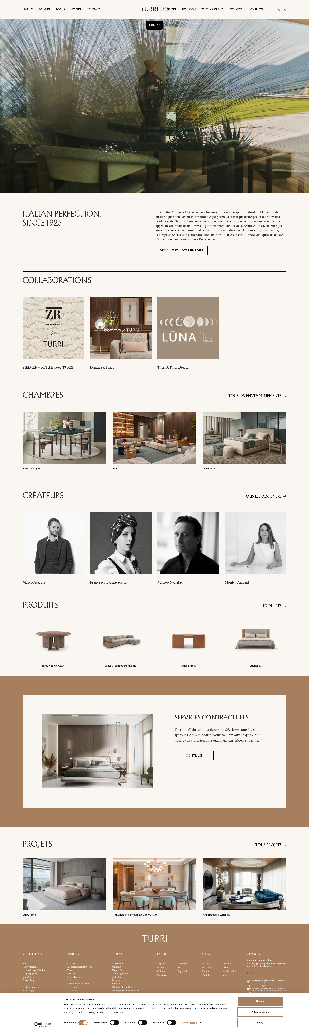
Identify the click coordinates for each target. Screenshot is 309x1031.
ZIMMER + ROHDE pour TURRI (48, 367)
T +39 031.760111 (31, 973)
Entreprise (169, 10)
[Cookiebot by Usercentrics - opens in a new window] (43, 1024)
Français (161, 975)
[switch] (114, 1022)
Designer (44, 10)
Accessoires (73, 987)
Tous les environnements (255, 396)
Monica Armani (237, 582)
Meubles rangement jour (79, 966)
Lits (69, 980)
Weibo (226, 967)
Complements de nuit (78, 983)
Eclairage (71, 990)
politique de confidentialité (264, 980)
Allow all (260, 1001)
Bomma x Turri (102, 367)
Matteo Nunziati (170, 582)
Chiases (71, 973)
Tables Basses (74, 976)
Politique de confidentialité (125, 990)
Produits (28, 10)
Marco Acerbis (34, 582)
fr (270, 10)
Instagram (207, 967)
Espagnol (182, 971)
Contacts (256, 10)
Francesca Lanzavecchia (108, 582)
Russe (181, 967)
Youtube (206, 975)
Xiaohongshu (229, 971)
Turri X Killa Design (173, 367)
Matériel (75, 10)
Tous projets (268, 845)
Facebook (206, 963)
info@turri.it (29, 976)
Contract (93, 10)
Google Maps (29, 980)
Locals (60, 10)
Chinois (161, 971)
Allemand (182, 963)
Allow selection (260, 1012)
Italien (160, 967)
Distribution (236, 10)
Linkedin (227, 963)
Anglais (161, 963)
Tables (70, 970)
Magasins (117, 980)
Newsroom (189, 10)
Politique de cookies (122, 987)
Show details (189, 1022)
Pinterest (206, 971)
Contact (116, 983)
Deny (260, 1022)
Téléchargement (212, 10)
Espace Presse (119, 970)
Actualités (117, 976)
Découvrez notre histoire (181, 250)
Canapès (71, 963)
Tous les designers (263, 496)
